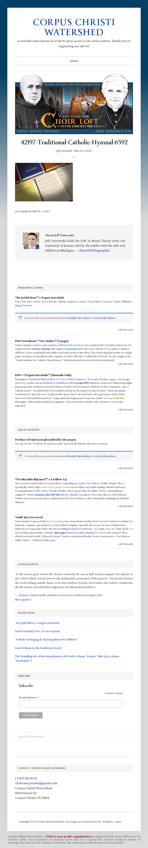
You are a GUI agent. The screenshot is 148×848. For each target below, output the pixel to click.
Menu (74, 61)
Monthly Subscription (79, 317)
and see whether (57, 494)
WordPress (108, 821)
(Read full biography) (94, 250)
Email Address (29, 697)
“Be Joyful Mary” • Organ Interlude (37, 622)
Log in (118, 821)
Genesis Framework (91, 821)
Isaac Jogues (72, 821)
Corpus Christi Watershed (74, 27)
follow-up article (88, 487)
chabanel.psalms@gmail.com (36, 783)
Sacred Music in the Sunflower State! (38, 647)
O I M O (62, 382)
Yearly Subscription (104, 317)
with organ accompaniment (56, 348)
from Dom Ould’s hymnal (74, 532)
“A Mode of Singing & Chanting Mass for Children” (46, 639)
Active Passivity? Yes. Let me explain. (38, 631)
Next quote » (23, 599)
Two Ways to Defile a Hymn (102, 483)
